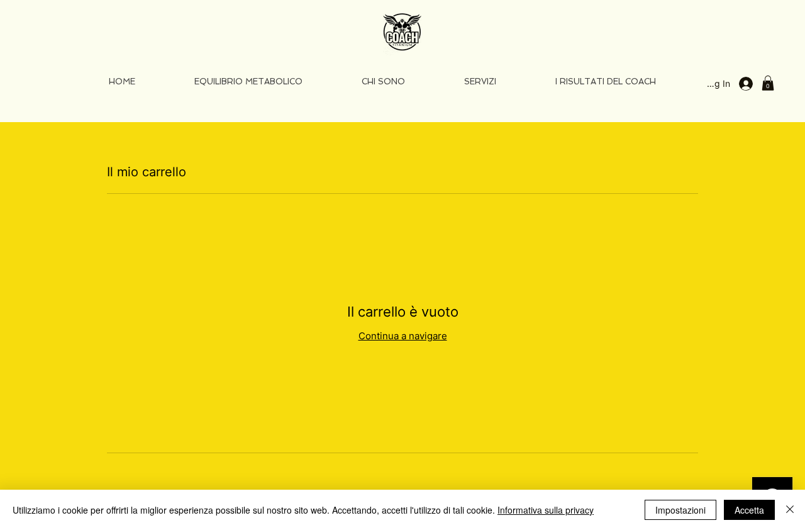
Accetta (749, 510)
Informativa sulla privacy (545, 510)
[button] (768, 83)
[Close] (789, 510)
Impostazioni (680, 510)
